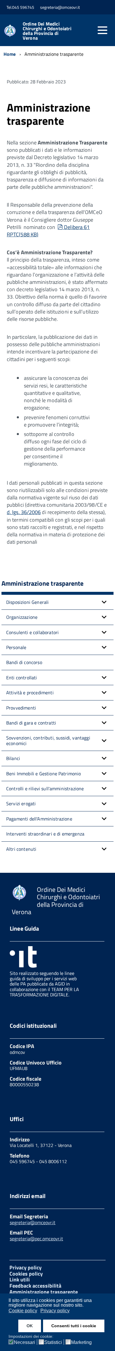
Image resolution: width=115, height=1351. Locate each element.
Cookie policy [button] (23, 1310)
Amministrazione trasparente (43, 1292)
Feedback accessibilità (35, 1286)
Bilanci (13, 758)
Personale (16, 647)
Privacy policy (25, 1267)
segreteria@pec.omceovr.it (36, 1238)
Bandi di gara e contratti (31, 722)
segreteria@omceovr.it (32, 1222)
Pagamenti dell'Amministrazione (39, 818)
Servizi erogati (21, 803)
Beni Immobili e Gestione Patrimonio (43, 773)
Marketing (81, 1342)
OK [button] (30, 1325)
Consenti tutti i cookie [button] (73, 1325)
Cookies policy (26, 1274)
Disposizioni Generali (27, 602)
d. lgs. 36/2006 (24, 512)
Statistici (53, 1342)
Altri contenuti (21, 849)
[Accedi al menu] (102, 30)
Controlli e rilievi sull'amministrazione (45, 788)
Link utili (19, 1279)
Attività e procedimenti (30, 692)
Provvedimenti (21, 707)
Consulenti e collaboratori (32, 632)
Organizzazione (21, 617)
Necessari (24, 1342)
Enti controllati (21, 677)
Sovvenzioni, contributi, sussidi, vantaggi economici (48, 740)
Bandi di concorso (24, 662)
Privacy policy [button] (55, 1310)
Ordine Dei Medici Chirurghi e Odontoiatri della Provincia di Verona (47, 30)
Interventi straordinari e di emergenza (45, 833)
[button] (104, 602)
